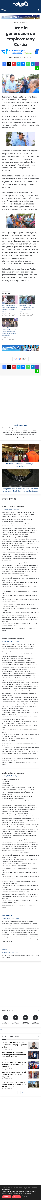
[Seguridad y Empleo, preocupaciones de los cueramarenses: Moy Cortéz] (10, 300)
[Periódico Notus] (20, 4)
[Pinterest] (14, 64)
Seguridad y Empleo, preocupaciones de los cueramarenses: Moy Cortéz (9, 308)
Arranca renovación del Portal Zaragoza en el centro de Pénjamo (14, 1074)
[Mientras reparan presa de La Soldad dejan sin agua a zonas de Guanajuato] (33, 1084)
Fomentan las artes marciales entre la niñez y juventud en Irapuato (14, 1064)
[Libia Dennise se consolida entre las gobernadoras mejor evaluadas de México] (33, 1055)
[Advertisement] (20, 398)
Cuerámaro (23, 22)
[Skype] (18, 64)
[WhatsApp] (28, 64)
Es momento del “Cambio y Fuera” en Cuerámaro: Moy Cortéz (27, 308)
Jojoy (4, 949)
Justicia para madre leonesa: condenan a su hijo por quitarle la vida (14, 1044)
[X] (9, 64)
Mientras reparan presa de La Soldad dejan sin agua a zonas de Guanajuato (14, 1084)
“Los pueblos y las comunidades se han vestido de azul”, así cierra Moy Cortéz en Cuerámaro (9, 332)
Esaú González (14, 57)
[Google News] (20, 359)
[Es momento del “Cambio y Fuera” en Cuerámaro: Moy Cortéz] (27, 300)
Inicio (17, 22)
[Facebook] (4, 64)
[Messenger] (23, 64)
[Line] (37, 68)
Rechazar (16, 1197)
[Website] (18, 437)
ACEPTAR (6, 1197)
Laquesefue (7, 915)
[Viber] (37, 64)
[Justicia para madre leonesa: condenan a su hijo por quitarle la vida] (33, 1045)
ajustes (29, 1193)
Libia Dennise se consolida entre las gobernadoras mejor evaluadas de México (14, 1054)
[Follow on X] (20, 57)
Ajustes (26, 1197)
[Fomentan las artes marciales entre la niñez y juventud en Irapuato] (33, 1065)
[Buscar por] (39, 10)
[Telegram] (33, 64)
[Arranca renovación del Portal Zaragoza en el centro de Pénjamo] (33, 1074)
